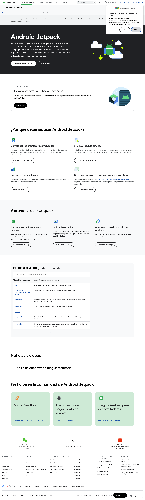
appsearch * (19, 307)
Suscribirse (120, 495)
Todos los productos (77, 486)
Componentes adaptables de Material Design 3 (22, 292)
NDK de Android (102, 474)
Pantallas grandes (55, 460)
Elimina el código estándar (88, 145)
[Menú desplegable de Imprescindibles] (34, 2)
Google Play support (127, 469)
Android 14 (77, 469)
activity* (17, 285)
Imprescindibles (26, 2)
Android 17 (77, 460)
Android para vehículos (57, 469)
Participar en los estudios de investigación (129, 473)
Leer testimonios (20, 190)
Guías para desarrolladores (105, 465)
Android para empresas (9, 463)
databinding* (19, 324)
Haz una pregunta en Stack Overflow (28, 420)
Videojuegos (30, 460)
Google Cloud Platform (59, 486)
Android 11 (77, 479)
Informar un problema (65, 420)
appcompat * (19, 299)
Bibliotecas (47, 13)
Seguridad (5, 466)
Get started (7, 8)
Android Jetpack (35, 37)
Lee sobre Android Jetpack (109, 420)
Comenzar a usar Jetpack (23, 64)
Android (4, 460)
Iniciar (136, 30)
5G (27, 475)
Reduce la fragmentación (24, 175)
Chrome (36, 486)
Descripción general (9, 13)
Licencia (13, 495)
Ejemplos (34, 13)
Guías (24, 13)
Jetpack (19, 8)
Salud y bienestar (31, 466)
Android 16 (77, 463)
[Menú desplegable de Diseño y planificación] (57, 2)
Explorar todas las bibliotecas (52, 268)
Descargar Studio (102, 471)
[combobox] (86, 2)
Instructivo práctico (63, 227)
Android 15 (77, 466)
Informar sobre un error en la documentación (130, 465)
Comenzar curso (21, 245)
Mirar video (45, 64)
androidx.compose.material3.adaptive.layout (114, 179)
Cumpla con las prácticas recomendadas (32, 145)
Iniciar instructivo (64, 245)
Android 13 (77, 472)
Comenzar (20, 105)
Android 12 (77, 475)
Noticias (4, 472)
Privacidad (29, 472)
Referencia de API (103, 468)
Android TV (53, 472)
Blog (3, 475)
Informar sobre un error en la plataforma (130, 460)
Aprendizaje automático (33, 463)
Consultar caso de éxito (22, 160)
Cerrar (124, 30)
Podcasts (5, 479)
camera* (17, 312)
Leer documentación (85, 190)
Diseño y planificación (47, 2)
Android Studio (125, 2)
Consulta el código (106, 245)
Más (64, 2)
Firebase (45, 486)
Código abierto (7, 469)
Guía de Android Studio (104, 462)
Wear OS (53, 463)
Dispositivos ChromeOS (57, 466)
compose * (18, 317)
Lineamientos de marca (25, 495)
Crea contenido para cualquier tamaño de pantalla (101, 175)
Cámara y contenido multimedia (36, 469)
